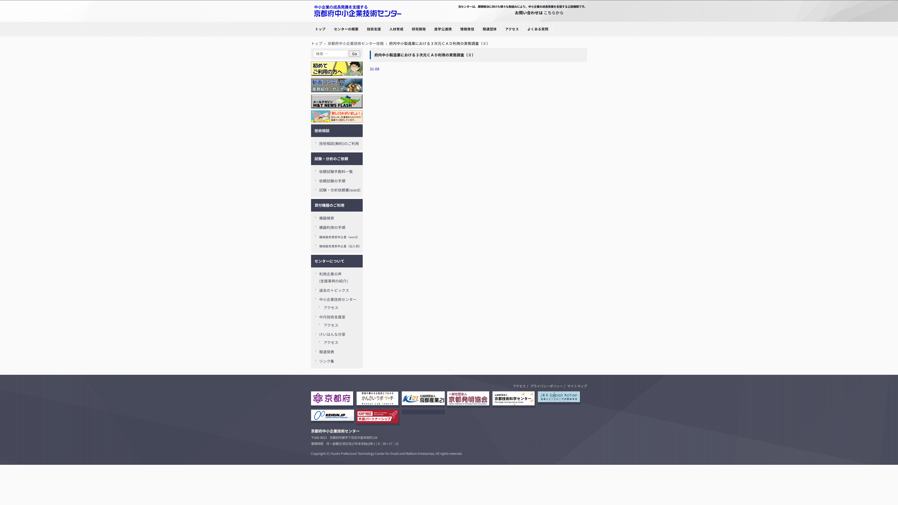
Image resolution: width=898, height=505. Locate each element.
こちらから (554, 12)
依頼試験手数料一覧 (336, 171)
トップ (320, 28)
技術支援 (374, 28)
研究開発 (419, 28)
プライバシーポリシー (546, 386)
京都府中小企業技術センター (335, 21)
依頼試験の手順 (332, 181)
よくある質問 (537, 28)
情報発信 (467, 28)
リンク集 (326, 361)
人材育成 (396, 28)
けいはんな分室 (332, 334)
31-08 (374, 69)
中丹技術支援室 (332, 317)
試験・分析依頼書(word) (339, 190)
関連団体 (490, 28)
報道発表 (326, 351)
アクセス (512, 28)
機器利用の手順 (332, 227)
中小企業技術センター (338, 299)
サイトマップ (577, 386)
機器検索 (326, 218)
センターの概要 (346, 28)
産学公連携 (443, 28)
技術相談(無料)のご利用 (339, 143)
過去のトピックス (334, 290)
